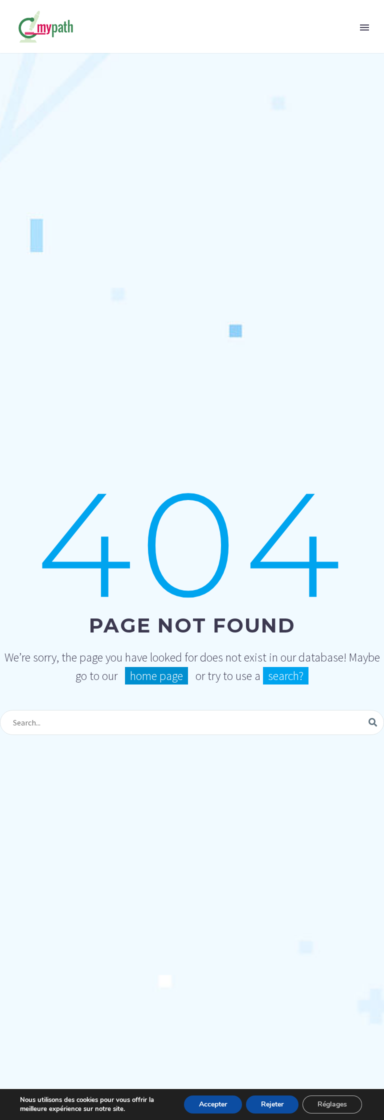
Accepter (213, 1104)
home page (156, 676)
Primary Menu (365, 27)
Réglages (332, 1104)
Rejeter (272, 1104)
